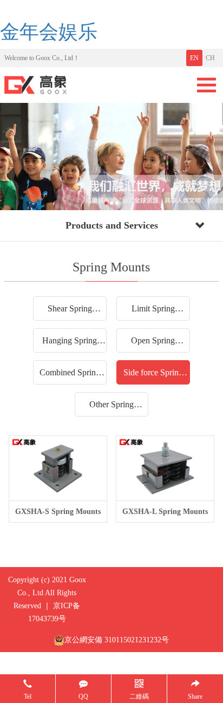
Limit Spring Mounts (153, 312)
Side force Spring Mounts (153, 376)
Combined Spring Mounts (70, 376)
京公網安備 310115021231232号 (116, 640)
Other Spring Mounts (111, 408)
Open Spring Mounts (153, 344)
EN (194, 58)
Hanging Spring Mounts (69, 344)
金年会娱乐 (48, 32)
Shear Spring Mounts (70, 312)
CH (210, 58)
